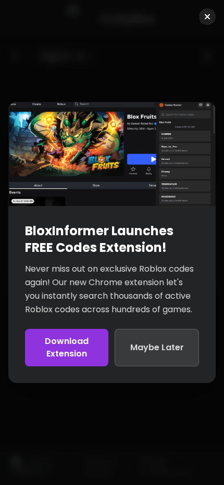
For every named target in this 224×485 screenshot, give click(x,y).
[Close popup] (207, 16)
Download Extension (67, 347)
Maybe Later (157, 347)
